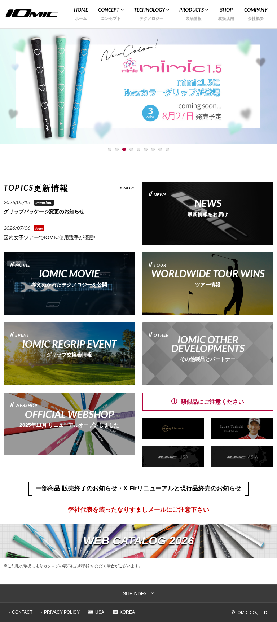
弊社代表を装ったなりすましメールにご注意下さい (138, 509)
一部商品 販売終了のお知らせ (76, 488)
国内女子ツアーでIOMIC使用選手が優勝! (50, 237)
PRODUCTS (192, 9)
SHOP (226, 9)
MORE (129, 187)
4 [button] (131, 149)
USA (99, 612)
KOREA (127, 612)
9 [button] (167, 149)
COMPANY (255, 9)
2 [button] (117, 149)
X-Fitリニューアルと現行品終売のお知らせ (182, 488)
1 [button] (109, 149)
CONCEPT (109, 9)
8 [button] (160, 149)
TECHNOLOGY (150, 9)
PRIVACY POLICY (62, 612)
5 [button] (138, 149)
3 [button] (124, 149)
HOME (81, 9)
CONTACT (22, 612)
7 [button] (153, 149)
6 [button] (146, 149)
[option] (138, 86)
